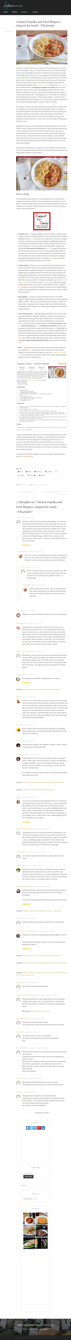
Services (24, 12)
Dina (18, 918)
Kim (17, 725)
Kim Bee (19, 754)
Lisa (17, 518)
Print (57, 380)
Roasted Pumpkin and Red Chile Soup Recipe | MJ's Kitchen (41, 689)
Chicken (40, 484)
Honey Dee (20, 982)
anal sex (19, 1092)
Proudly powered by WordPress (25, 1337)
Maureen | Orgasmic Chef (25, 886)
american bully (22, 1078)
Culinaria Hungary (32, 380)
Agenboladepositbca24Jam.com (28, 995)
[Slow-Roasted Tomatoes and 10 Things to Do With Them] (29, 1218)
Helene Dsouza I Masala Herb (27, 931)
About (6, 12)
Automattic (53, 1337)
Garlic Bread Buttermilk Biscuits (26, 492)
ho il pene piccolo (23, 1018)
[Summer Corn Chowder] (42, 1243)
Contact (35, 12)
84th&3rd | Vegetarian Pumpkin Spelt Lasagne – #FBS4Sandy (42, 911)
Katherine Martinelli (35, 1325)
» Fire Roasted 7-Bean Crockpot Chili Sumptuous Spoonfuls (41, 955)
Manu (18, 797)
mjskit (18, 697)
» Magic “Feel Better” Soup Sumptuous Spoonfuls (38, 790)
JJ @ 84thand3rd (22, 865)
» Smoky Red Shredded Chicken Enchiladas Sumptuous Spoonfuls (44, 782)
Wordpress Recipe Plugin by (24, 429)
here (31, 239)
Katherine (22, 551)
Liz (17, 741)
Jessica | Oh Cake (22, 651)
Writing (14, 12)
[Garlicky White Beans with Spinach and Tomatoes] (42, 1231)
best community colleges (25, 1048)
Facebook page (24, 282)
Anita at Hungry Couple (25, 829)
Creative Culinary (42, 85)
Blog (22, 484)
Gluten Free (45, 484)
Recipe (25, 484)
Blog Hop (35, 484)
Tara (18, 610)
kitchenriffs (21, 623)
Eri (17, 674)
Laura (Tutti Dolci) (23, 852)
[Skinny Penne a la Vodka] (42, 1218)
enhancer (20, 1032)
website (64, 280)
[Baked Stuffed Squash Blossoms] (29, 1231)
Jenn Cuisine (63, 85)
